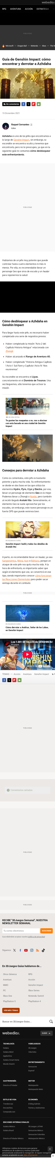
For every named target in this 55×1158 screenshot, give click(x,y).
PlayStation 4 (34, 1001)
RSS (37, 950)
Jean (26, 560)
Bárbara (35, 560)
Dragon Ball (22, 46)
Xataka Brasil (8, 1130)
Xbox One (7, 996)
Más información (30, 1155)
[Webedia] (48, 2)
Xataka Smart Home (11, 1060)
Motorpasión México (36, 1138)
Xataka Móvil (8, 1052)
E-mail (39, 104)
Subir (44, 1033)
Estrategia (43, 9)
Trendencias (8, 1104)
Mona (20, 560)
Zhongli (9, 351)
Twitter (28, 104)
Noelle (33, 496)
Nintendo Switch (36, 996)
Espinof (31, 1071)
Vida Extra (32, 1052)
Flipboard (34, 104)
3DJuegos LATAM (35, 1126)
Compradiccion (9, 1112)
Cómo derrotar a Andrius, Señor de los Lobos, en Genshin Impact (27, 629)
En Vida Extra (13, 417)
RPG (4, 9)
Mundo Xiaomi (9, 1064)
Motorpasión (33, 1085)
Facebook (23, 104)
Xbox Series (33, 990)
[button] (21, 124)
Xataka (6, 1048)
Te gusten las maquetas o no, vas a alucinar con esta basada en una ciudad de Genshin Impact (26, 423)
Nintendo (34, 46)
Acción (29, 9)
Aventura (15, 9)
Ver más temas (11, 1010)
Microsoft (9, 46)
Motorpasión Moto (35, 1089)
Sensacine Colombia (36, 1134)
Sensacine (32, 1067)
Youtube (26, 950)
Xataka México (9, 1126)
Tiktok (43, 950)
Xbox (44, 46)
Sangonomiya (9, 560)
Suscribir (46, 931)
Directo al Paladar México (13, 1138)
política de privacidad (36, 937)
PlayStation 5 (9, 1001)
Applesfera (7, 1056)
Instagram (31, 950)
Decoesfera (8, 1108)
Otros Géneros (10, 974)
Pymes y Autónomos (36, 1108)
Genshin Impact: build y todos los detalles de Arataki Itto (27, 545)
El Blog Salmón (34, 1104)
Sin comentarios (12, 104)
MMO (5, 985)
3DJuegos (32, 1048)
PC (4, 990)
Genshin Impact (21, 139)
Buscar (51, 1021)
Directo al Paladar (10, 1085)
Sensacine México (35, 1130)
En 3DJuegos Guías (13, 541)
